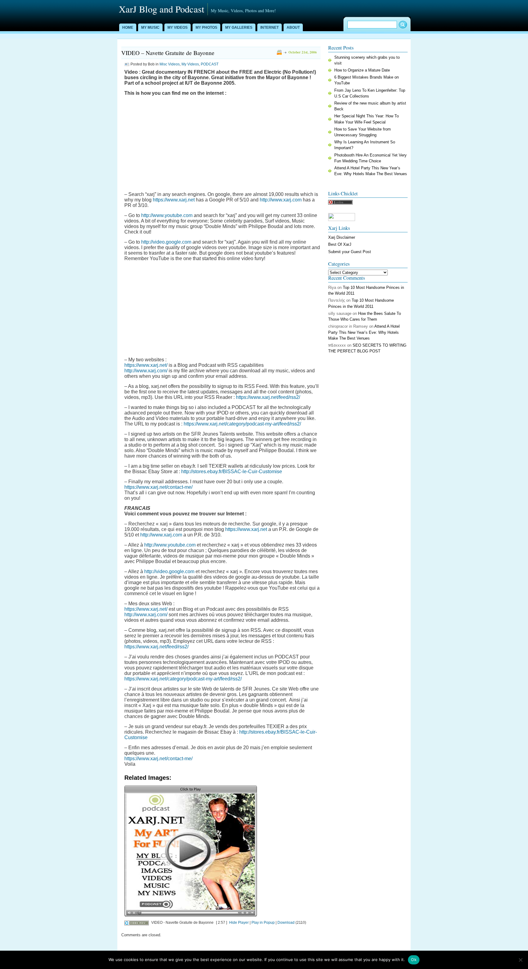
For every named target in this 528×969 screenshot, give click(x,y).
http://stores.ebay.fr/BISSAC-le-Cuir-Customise (231, 471)
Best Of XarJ (339, 244)
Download (286, 922)
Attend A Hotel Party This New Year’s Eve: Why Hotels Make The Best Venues (364, 332)
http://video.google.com (166, 242)
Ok (413, 959)
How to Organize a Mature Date (362, 70)
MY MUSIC (150, 27)
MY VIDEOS (177, 27)
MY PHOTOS (206, 27)
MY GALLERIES (238, 27)
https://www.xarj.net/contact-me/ (158, 487)
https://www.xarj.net (174, 199)
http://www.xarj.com (281, 199)
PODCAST (209, 64)
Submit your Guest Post (349, 251)
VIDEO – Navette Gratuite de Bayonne (168, 53)
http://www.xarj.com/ (145, 370)
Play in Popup (263, 922)
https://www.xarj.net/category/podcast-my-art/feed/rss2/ (242, 423)
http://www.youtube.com (167, 215)
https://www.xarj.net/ (145, 365)
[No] (520, 960)
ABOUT (293, 27)
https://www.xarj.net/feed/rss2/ (268, 397)
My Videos (190, 64)
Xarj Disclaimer (341, 237)
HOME (127, 27)
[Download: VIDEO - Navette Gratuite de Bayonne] (136, 922)
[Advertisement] (222, 143)
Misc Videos (170, 64)
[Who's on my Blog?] (340, 203)
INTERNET (269, 27)
